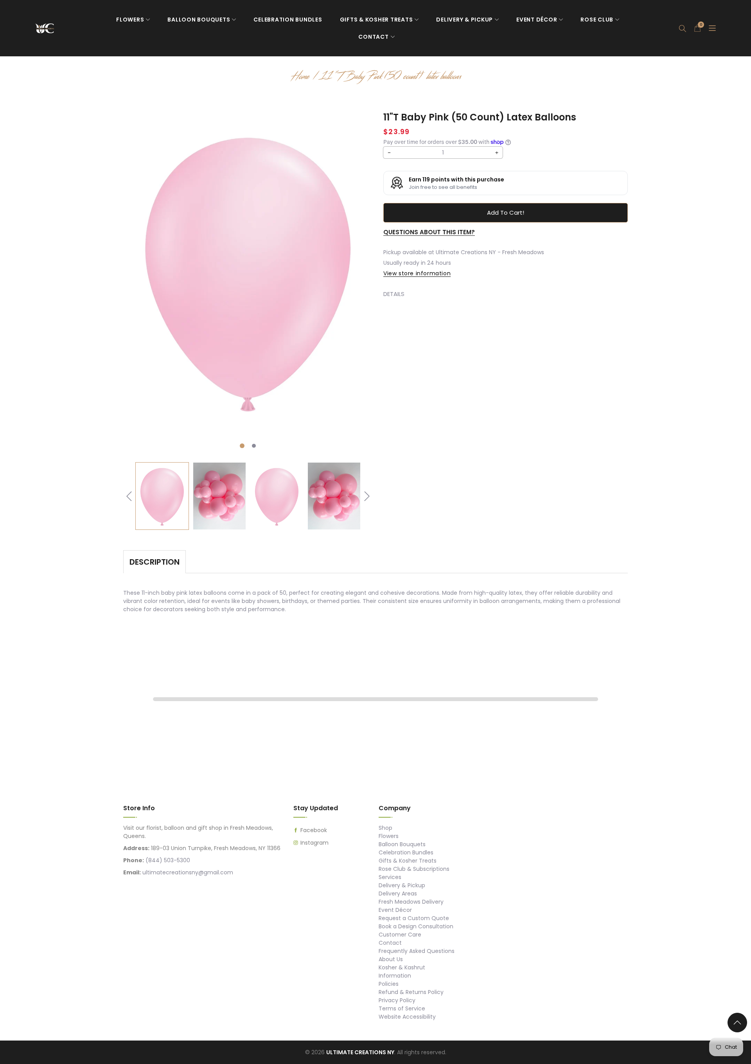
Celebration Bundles (287, 19)
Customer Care (400, 934)
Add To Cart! (505, 212)
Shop (385, 828)
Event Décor (536, 19)
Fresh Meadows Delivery (411, 902)
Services (390, 877)
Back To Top (739, 1025)
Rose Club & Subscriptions (414, 869)
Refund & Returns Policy (411, 992)
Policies (389, 984)
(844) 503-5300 (168, 860)
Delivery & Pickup (464, 19)
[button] (682, 28)
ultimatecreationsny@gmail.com (187, 872)
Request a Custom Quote (414, 918)
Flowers (130, 19)
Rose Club (596, 19)
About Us (391, 959)
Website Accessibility (407, 1017)
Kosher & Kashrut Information (402, 972)
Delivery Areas (398, 893)
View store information (417, 273)
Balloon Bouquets (198, 19)
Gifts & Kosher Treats (376, 19)
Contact (373, 37)
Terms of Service (402, 1008)
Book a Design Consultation (416, 926)
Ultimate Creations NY (360, 1052)
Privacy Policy (397, 1000)
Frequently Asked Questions (417, 951)
